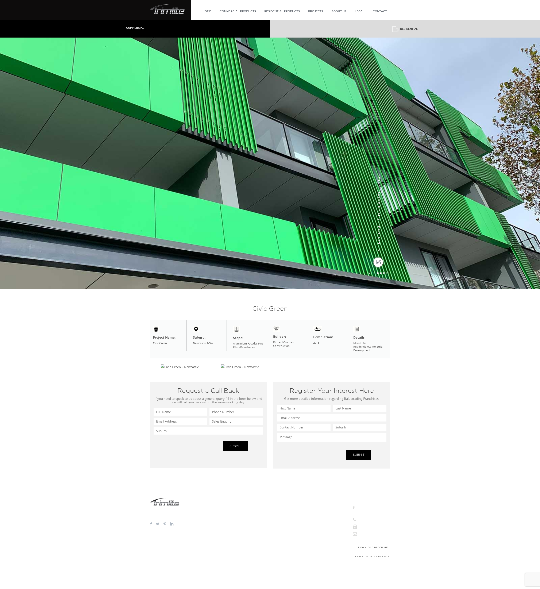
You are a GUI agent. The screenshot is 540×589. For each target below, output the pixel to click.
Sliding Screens (281, 522)
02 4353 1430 (366, 527)
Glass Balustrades (199, 540)
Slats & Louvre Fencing (245, 517)
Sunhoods (279, 517)
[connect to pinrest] (164, 524)
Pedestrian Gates (241, 545)
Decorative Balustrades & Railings (208, 512)
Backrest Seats (281, 554)
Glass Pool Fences (199, 545)
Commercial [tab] (135, 28)
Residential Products (282, 11)
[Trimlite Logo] (164, 502)
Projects (318, 522)
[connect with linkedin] (171, 524)
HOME (206, 11)
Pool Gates (238, 550)
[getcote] (378, 265)
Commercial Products (238, 11)
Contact (318, 532)
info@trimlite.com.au (369, 534)
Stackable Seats (281, 544)
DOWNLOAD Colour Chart (373, 556)
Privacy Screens (281, 512)
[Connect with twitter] (157, 524)
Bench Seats (280, 539)
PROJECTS (315, 11)
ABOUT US (339, 11)
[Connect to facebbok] (151, 524)
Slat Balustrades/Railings (203, 517)
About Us (319, 512)
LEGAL (359, 11)
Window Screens (282, 507)
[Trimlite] (167, 9)
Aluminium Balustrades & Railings (208, 507)
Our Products (321, 517)
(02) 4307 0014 (367, 519)
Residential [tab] (409, 29)
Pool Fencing (239, 507)
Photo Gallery (321, 527)
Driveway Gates (240, 540)
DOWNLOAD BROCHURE (373, 547)
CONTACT (380, 11)
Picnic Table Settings (284, 549)
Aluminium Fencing (243, 512)
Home (317, 507)
